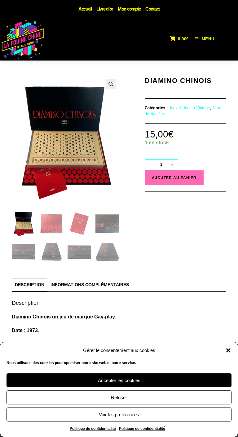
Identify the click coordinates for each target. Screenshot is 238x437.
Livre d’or (104, 8)
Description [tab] (29, 284)
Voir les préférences (119, 414)
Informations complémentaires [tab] (90, 284)
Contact (152, 8)
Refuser (119, 397)
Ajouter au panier (174, 178)
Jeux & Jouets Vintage (189, 108)
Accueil (85, 8)
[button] (228, 350)
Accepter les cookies (119, 380)
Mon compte (129, 8)
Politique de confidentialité (93, 428)
